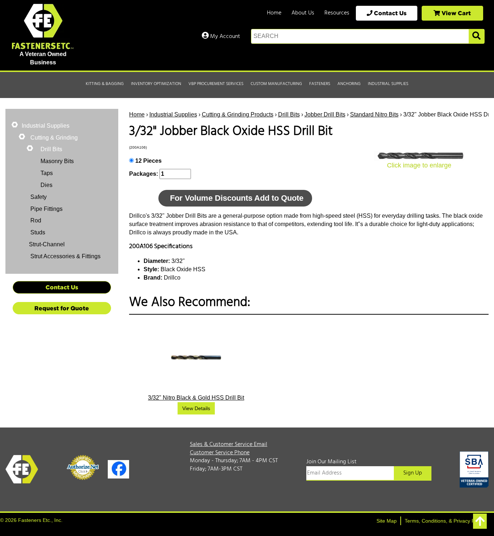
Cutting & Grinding (53, 138)
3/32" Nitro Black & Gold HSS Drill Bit (196, 398)
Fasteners (319, 84)
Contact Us (389, 13)
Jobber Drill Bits (325, 114)
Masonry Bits (57, 161)
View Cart (455, 13)
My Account (224, 36)
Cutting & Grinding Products (237, 114)
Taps (47, 173)
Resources (336, 13)
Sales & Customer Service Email (228, 444)
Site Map (386, 521)
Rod (35, 220)
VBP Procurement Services (215, 84)
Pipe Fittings (46, 209)
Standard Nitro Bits (374, 114)
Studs (37, 232)
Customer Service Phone (220, 453)
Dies (46, 185)
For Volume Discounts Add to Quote (236, 198)
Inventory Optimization (156, 84)
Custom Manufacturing (276, 84)
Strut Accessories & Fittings (65, 256)
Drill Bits (289, 114)
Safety (38, 197)
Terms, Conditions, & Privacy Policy (445, 521)
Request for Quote (61, 308)
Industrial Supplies (388, 84)
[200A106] (419, 156)
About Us (302, 13)
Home (274, 13)
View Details (196, 408)
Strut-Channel (47, 244)
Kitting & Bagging (105, 84)
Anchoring (349, 84)
